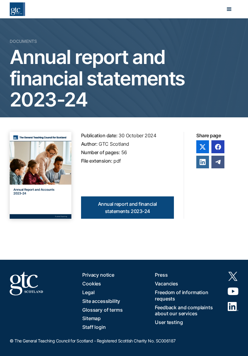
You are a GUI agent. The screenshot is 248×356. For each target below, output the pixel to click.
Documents (23, 41)
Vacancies (166, 284)
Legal (88, 292)
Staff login (94, 327)
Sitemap (91, 318)
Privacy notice (98, 275)
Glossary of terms (102, 310)
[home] (17, 9)
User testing (169, 322)
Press (161, 275)
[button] (229, 9)
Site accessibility (101, 301)
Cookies (91, 284)
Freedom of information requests (181, 295)
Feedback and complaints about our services (184, 310)
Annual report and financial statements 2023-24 (127, 207)
